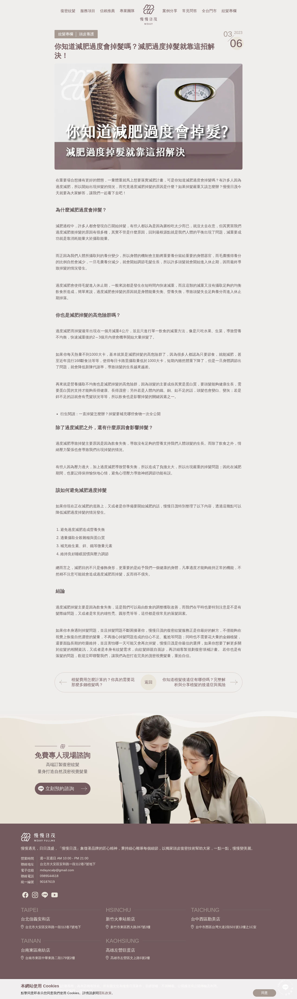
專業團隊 (127, 11)
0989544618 (49, 876)
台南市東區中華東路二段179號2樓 (50, 958)
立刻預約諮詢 (59, 788)
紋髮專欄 (65, 34)
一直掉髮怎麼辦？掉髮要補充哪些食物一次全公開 (120, 414)
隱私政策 (105, 993)
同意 (264, 993)
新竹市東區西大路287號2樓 (130, 927)
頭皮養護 (86, 34)
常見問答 (189, 11)
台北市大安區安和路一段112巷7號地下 (53, 927)
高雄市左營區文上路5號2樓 (130, 958)
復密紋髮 (68, 11)
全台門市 (209, 11)
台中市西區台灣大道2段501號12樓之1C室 (226, 927)
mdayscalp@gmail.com (57, 870)
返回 (148, 682)
